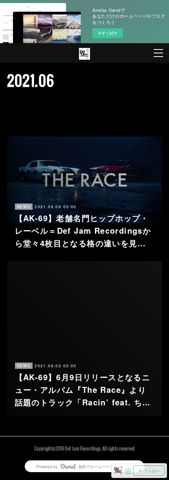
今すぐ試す (108, 33)
